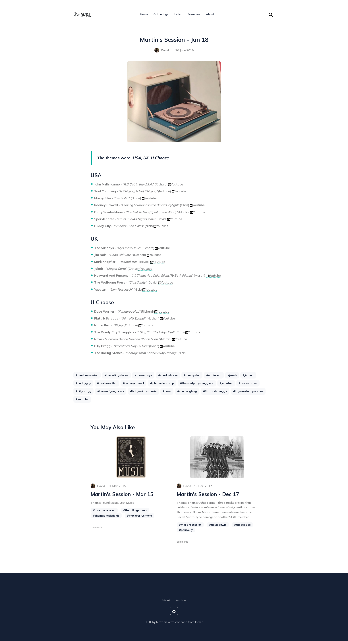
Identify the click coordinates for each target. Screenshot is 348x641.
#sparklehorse (168, 375)
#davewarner (248, 383)
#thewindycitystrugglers (197, 383)
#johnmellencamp (162, 383)
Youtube (177, 184)
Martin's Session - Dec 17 (208, 494)
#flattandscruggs (215, 391)
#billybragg (83, 391)
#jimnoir (248, 375)
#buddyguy (83, 383)
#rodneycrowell (133, 383)
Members (194, 14)
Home (144, 14)
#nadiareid (213, 375)
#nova (167, 391)
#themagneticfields (106, 515)
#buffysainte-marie (143, 391)
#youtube (82, 399)
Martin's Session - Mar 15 (122, 494)
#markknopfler (107, 383)
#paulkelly (186, 530)
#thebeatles (242, 524)
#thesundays (143, 375)
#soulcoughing (187, 391)
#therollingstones (116, 375)
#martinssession (87, 375)
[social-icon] (174, 611)
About (210, 14)
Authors (181, 600)
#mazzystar (192, 375)
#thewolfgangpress (110, 391)
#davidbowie (218, 524)
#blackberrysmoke (139, 515)
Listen (178, 14)
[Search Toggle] (271, 14)
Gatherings (161, 14)
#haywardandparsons (248, 391)
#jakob (232, 375)
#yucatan (226, 383)
